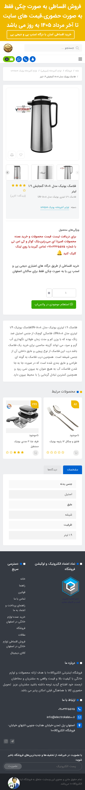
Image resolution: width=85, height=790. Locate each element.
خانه (22, 579)
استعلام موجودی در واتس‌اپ (52, 304)
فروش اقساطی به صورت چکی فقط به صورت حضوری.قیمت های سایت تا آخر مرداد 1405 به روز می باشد (42, 16)
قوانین (21, 592)
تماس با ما (19, 599)
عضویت (13, 766)
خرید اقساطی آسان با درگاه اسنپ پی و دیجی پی (40, 34)
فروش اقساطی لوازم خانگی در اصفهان (14, 643)
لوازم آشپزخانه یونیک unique (55, 207)
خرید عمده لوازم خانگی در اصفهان (15, 619)
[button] (33, 59)
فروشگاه (21, 628)
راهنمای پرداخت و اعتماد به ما (15, 607)
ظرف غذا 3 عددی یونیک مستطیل (65, 444)
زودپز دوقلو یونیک (28, 441)
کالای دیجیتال (17, 653)
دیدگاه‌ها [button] (52, 469)
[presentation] (77, 172)
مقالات (21, 635)
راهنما (22, 585)
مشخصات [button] (72, 469)
